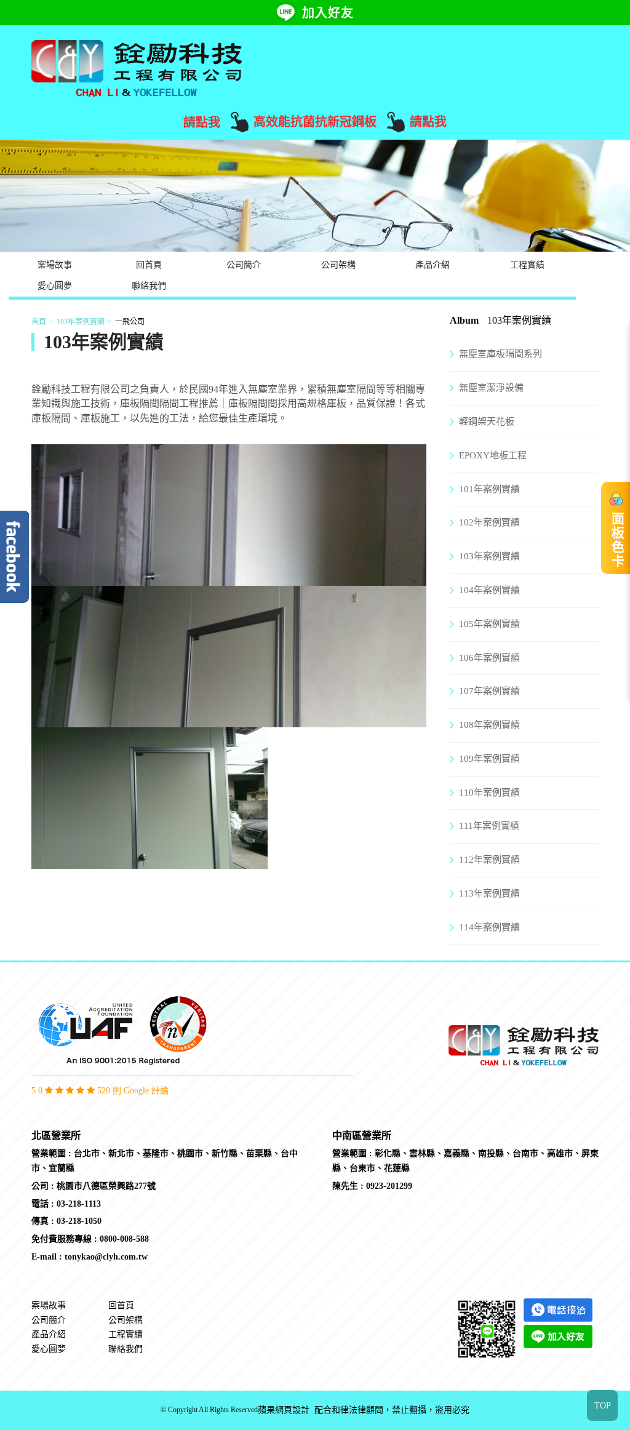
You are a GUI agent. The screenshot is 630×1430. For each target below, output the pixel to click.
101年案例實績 (489, 489)
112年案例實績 (489, 860)
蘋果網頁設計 (283, 1410)
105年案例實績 (489, 624)
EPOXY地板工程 (493, 455)
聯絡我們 (149, 285)
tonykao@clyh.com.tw (106, 1256)
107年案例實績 (489, 691)
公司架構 (338, 265)
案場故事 (55, 265)
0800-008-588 (124, 1239)
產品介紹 (432, 265)
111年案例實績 (489, 826)
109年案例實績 (489, 759)
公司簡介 (243, 265)
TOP (602, 1405)
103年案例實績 (81, 322)
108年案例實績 (489, 725)
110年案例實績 (489, 792)
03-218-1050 (79, 1221)
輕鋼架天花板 (486, 421)
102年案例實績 (489, 522)
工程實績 (527, 265)
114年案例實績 (489, 927)
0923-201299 (389, 1186)
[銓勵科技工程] (136, 67)
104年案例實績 (489, 590)
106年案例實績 (489, 658)
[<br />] (228, 578)
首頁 (38, 322)
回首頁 (149, 265)
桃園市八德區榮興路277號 (106, 1186)
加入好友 (328, 13)
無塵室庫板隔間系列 (500, 354)
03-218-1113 (79, 1203)
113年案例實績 (489, 893)
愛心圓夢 (55, 285)
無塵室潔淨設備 (491, 388)
